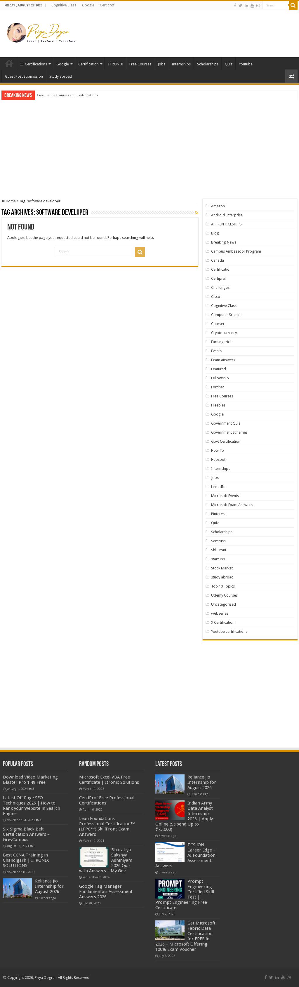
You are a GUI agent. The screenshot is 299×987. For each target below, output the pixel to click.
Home (9, 63)
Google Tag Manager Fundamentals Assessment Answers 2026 (106, 891)
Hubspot (218, 459)
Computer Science (226, 314)
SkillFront (218, 550)
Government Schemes (229, 432)
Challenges (220, 287)
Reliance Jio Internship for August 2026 (49, 886)
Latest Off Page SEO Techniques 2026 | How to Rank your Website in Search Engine (31, 805)
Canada (217, 260)
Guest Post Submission (24, 76)
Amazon (218, 206)
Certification (88, 64)
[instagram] (258, 5)
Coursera (219, 324)
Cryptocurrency (224, 333)
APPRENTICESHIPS (226, 224)
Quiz (228, 64)
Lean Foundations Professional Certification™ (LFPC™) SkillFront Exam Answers (107, 826)
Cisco (215, 296)
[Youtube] (252, 5)
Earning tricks (222, 342)
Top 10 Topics (223, 586)
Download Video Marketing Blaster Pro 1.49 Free (30, 779)
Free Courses (140, 64)
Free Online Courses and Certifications (67, 95)
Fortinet (217, 387)
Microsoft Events (225, 496)
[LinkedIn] (246, 5)
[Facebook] (235, 5)
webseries (219, 613)
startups (218, 559)
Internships (181, 64)
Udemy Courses (224, 595)
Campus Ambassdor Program (236, 251)
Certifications (36, 64)
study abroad (222, 577)
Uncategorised (223, 604)
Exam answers (223, 360)
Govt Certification (225, 441)
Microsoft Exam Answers (232, 505)
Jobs (161, 64)
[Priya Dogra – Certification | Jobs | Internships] (42, 32)
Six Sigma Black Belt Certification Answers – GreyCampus (26, 834)
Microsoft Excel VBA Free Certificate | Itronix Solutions (109, 779)
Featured (218, 369)
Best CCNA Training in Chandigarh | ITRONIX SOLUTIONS (26, 860)
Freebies (218, 405)
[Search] (293, 5)
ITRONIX (115, 64)
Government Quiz (225, 423)
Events (216, 351)
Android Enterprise (227, 215)
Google (88, 5)
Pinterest (218, 514)
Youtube (246, 64)
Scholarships (207, 64)
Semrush (218, 541)
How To (217, 450)
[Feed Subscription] (196, 213)
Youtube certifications (229, 631)
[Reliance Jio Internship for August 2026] (17, 888)
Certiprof (107, 5)
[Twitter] (240, 5)
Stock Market (222, 568)
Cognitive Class (63, 5)
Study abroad (60, 76)
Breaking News (223, 242)
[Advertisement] (187, 29)
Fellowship (220, 378)
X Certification (222, 622)
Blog (215, 233)
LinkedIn (218, 486)
